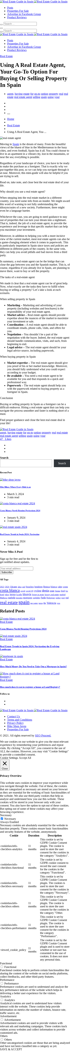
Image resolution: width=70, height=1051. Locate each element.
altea (20, 587)
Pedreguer (50, 598)
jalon (7, 595)
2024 (7, 587)
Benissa (46, 586)
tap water (34, 603)
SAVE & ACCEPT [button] (11, 1049)
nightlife (36, 598)
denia (45, 590)
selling (36, 97)
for (32, 93)
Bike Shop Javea (16, 726)
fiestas (57, 591)
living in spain (38, 595)
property (53, 93)
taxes (41, 603)
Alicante (13, 586)
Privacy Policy (15, 722)
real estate (62, 432)
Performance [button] (7, 979)
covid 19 (29, 591)
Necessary (10, 818)
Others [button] (4, 1036)
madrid (63, 595)
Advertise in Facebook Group (24, 14)
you (58, 603)
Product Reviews (17, 17)
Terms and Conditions (19, 719)
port (63, 598)
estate (26, 93)
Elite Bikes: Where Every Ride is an (15, 487)
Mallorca (3, 598)
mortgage (27, 597)
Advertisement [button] (8, 1016)
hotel (2, 595)
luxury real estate (52, 595)
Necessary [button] (6, 815)
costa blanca (10, 590)
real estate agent (23, 97)
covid (22, 591)
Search (4, 457)
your (57, 97)
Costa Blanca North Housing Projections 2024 (20, 510)
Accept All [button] (25, 757)
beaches (30, 586)
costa (65, 586)
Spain (16, 144)
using (51, 97)
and (23, 587)
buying (19, 93)
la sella (19, 595)
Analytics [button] (5, 996)
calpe (60, 586)
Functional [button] (6, 963)
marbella (11, 597)
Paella (43, 597)
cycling (37, 590)
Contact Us (13, 716)
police (58, 598)
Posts (10, 7)
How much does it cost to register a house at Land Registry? (30, 687)
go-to (37, 93)
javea (13, 594)
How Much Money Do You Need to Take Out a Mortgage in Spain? (33, 666)
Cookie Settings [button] (9, 757)
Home (10, 118)
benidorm (38, 586)
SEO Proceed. (43, 735)
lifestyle (27, 594)
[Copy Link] (8, 113)
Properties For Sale (18, 10)
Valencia (51, 602)
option (44, 93)
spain (44, 97)
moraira (19, 598)
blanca (54, 586)
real (61, 93)
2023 (2, 587)
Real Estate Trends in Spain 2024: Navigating (19, 534)
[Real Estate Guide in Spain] (33, 1)
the (44, 603)
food (63, 591)
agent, (10, 93)
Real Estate (13, 125)
